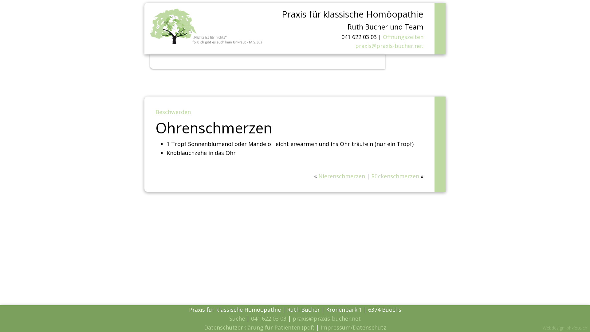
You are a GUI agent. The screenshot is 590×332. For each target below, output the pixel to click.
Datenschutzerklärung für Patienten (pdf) (259, 327)
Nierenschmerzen (341, 176)
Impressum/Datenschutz (353, 327)
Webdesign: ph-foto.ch (565, 328)
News (184, 61)
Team (293, 61)
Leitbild (207, 61)
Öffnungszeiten (403, 37)
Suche (237, 318)
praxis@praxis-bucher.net (389, 45)
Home (163, 61)
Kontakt (363, 61)
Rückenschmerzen (395, 176)
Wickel (272, 61)
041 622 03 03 (268, 318)
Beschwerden (240, 61)
